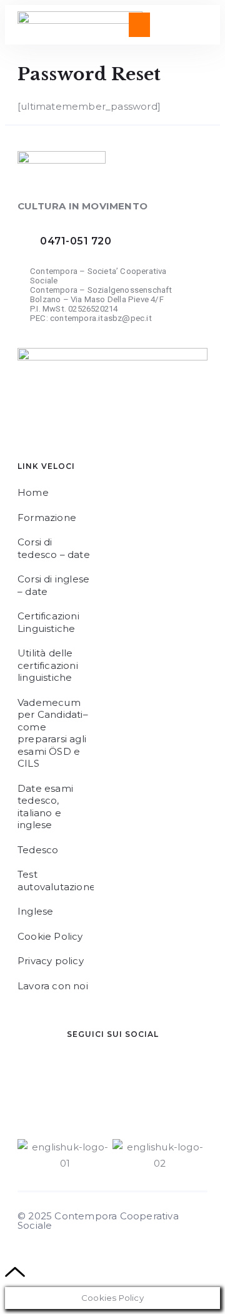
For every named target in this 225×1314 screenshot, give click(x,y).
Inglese (35, 911)
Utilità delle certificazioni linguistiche (48, 665)
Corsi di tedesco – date (54, 548)
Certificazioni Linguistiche (48, 622)
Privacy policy (51, 961)
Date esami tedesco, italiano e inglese (45, 806)
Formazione (47, 517)
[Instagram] (120, 1079)
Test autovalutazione (56, 880)
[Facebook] (45, 1079)
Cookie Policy (50, 936)
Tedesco (38, 850)
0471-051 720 (75, 241)
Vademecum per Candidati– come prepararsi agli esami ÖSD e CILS (53, 733)
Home (33, 492)
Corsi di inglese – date (53, 585)
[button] (139, 25)
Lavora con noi (53, 986)
